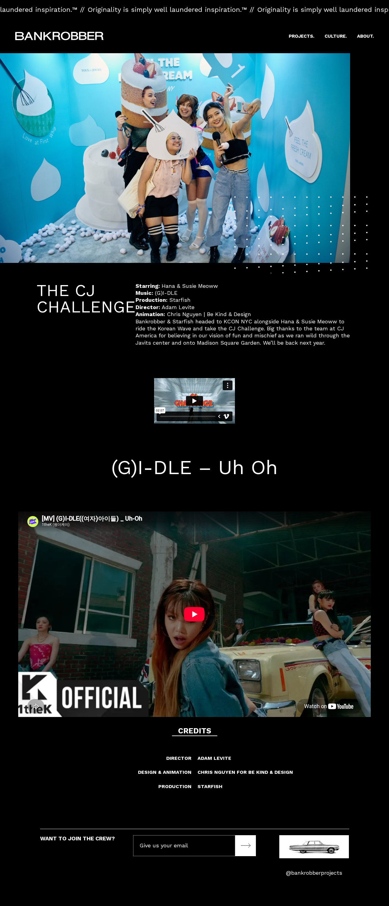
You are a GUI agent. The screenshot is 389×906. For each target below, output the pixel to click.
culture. (336, 36)
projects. (301, 36)
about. (365, 36)
